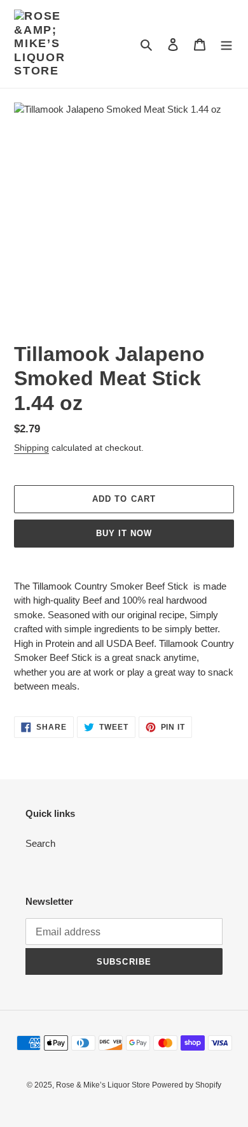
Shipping (31, 448)
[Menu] (226, 44)
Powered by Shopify (186, 1085)
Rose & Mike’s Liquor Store (104, 1085)
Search (40, 843)
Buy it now (124, 533)
